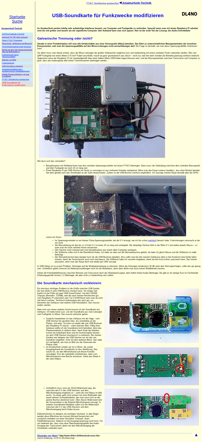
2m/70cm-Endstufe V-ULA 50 (13, 34)
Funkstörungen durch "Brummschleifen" (10, 56)
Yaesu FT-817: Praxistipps (12, 40)
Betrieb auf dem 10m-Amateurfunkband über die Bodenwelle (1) (17, 51)
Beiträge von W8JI (9, 60)
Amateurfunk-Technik (11, 28)
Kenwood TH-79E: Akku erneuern (15, 37)
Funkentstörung (8, 63)
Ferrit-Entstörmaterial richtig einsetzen (16, 47)
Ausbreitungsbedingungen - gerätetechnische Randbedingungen (16, 70)
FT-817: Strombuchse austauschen (102, 3)
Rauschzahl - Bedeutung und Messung (17, 43)
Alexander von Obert (47, 435)
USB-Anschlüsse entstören (12, 66)
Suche (17, 21)
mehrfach (152, 240)
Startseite (17, 17)
